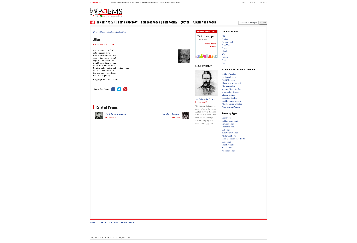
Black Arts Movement (231, 82)
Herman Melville (205, 102)
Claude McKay (228, 94)
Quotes (185, 22)
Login (243, 2)
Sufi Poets (226, 129)
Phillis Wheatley (229, 73)
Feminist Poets (228, 123)
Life (223, 36)
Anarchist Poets (228, 150)
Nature (225, 56)
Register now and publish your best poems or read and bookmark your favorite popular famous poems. (145, 2)
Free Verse (226, 45)
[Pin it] (125, 88)
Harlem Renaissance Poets (233, 138)
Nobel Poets (227, 147)
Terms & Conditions (108, 222)
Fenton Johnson (229, 76)
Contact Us (263, 2)
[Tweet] (119, 88)
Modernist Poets (229, 135)
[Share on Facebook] (113, 88)
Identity (225, 50)
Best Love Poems (150, 22)
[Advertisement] (234, 12)
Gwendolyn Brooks (230, 91)
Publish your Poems (204, 22)
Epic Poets (226, 117)
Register (252, 2)
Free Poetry (170, 22)
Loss (224, 62)
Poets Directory (128, 22)
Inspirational (227, 42)
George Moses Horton (231, 88)
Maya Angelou (228, 85)
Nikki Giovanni (228, 79)
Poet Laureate (228, 144)
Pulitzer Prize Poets (230, 120)
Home (92, 222)
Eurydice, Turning (171, 114)
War (223, 54)
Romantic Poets (228, 126)
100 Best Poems (106, 22)
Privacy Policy (128, 222)
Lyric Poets (226, 141)
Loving (225, 39)
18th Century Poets (230, 132)
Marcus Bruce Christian (232, 103)
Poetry (224, 60)
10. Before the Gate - (204, 99)
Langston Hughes (229, 97)
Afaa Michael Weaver (231, 106)
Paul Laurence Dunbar (231, 100)
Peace (224, 48)
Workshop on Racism (115, 114)
